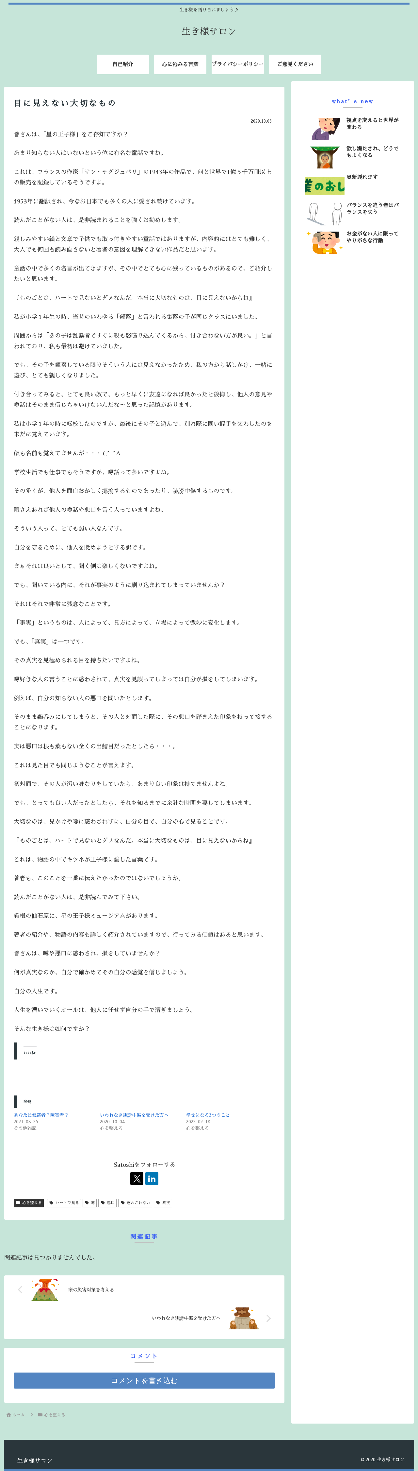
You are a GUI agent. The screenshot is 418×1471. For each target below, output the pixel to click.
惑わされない (138, 1203)
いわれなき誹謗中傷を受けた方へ (134, 1115)
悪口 (111, 1203)
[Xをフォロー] (136, 1178)
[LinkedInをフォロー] (151, 1178)
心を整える (32, 1203)
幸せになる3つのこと (208, 1115)
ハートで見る (67, 1203)
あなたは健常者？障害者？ (41, 1115)
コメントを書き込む (144, 1380)
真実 (166, 1203)
